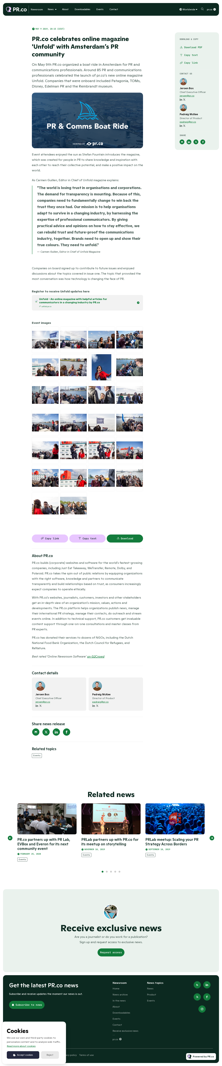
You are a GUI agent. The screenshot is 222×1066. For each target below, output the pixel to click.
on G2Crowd (95, 656)
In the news (119, 1000)
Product (151, 994)
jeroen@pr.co (42, 701)
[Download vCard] (80, 682)
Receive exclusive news (125, 1030)
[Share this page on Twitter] (46, 732)
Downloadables (82, 9)
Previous (10, 838)
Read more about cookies (21, 1046)
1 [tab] (102, 872)
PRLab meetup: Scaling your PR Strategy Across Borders (171, 841)
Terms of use (86, 1054)
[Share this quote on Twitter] (149, 216)
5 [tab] (119, 872)
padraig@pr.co (100, 701)
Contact (113, 9)
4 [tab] (115, 872)
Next (211, 838)
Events (99, 9)
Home (116, 988)
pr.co (209, 9)
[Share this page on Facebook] (66, 732)
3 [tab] (111, 872)
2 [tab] (107, 872)
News (51, 9)
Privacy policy (69, 1054)
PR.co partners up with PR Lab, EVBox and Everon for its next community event (43, 844)
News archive (120, 994)
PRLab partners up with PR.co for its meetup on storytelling (109, 841)
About (65, 9)
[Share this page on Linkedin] (56, 732)
